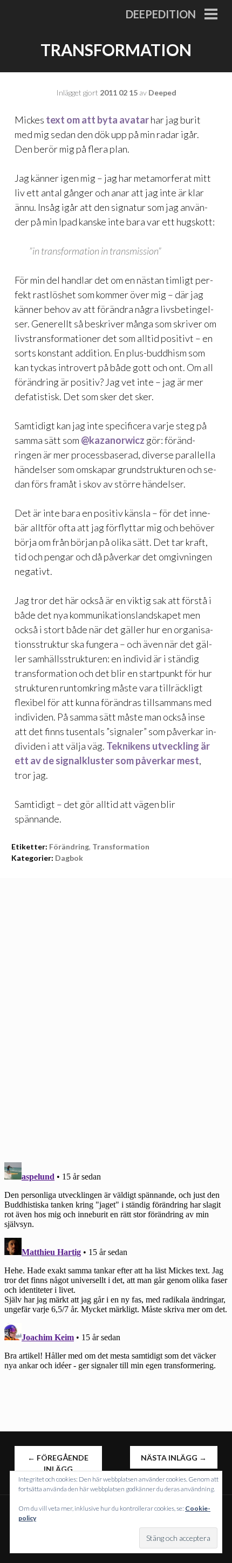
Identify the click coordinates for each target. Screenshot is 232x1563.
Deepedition (161, 14)
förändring (69, 846)
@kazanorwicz (113, 440)
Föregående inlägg (58, 1463)
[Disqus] (116, 1013)
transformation (120, 846)
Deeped (162, 92)
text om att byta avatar (97, 120)
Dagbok (69, 857)
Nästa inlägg (174, 1457)
